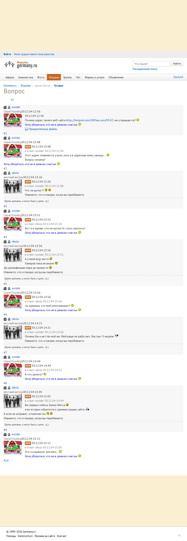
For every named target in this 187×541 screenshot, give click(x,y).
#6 (5, 314)
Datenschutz (25, 536)
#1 (5, 133)
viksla (15, 173)
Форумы (22, 62)
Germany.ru (10, 85)
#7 (5, 352)
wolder (16, 107)
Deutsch (178, 77)
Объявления (115, 77)
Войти (7, 54)
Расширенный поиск (145, 69)
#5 (5, 284)
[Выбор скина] (178, 536)
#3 (5, 206)
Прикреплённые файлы (42, 129)
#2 (5, 168)
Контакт (62, 536)
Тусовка (58, 85)
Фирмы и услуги (94, 77)
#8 (5, 383)
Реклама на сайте (45, 536)
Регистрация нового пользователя (34, 54)
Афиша (9, 77)
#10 (6, 460)
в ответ (30, 151)
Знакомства (25, 77)
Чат (78, 77)
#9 (5, 430)
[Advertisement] (93, 25)
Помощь (11, 536)
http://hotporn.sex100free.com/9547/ (90, 120)
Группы (67, 77)
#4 (5, 237)
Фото (40, 77)
